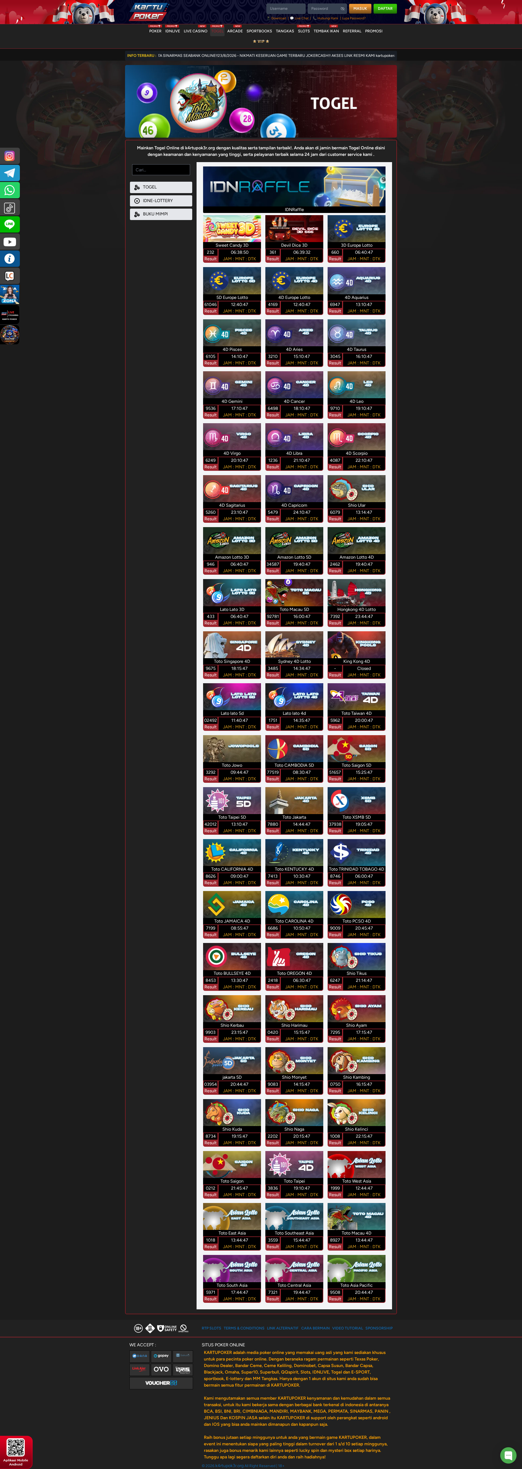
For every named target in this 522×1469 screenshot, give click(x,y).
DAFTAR (385, 8)
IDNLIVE (172, 29)
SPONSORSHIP (379, 1328)
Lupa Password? (354, 18)
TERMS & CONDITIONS (244, 1328)
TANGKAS (285, 31)
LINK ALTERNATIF (283, 1328)
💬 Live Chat (299, 18)
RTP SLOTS (211, 1328)
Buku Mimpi (155, 214)
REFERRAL (352, 31)
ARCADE (235, 29)
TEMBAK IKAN (326, 29)
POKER (155, 29)
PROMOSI (374, 31)
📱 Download (276, 18)
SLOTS (304, 29)
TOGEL (217, 29)
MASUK (360, 8)
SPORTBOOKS (259, 31)
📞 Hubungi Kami (325, 18)
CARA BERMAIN (315, 1328)
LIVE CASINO (195, 29)
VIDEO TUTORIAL (347, 1328)
